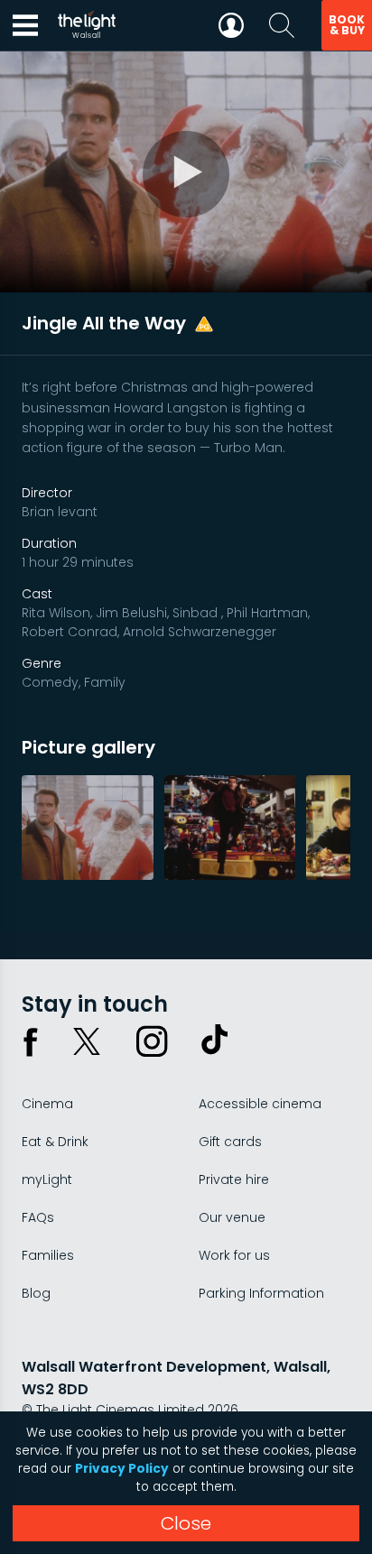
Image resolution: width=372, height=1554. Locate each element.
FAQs (38, 1217)
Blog (36, 1293)
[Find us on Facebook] (31, 1041)
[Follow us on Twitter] (87, 1041)
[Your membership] (231, 25)
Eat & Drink (55, 1142)
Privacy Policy (122, 1468)
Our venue (232, 1217)
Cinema (47, 1104)
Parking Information (261, 1293)
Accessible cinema (260, 1104)
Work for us (234, 1255)
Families (48, 1255)
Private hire (234, 1179)
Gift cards (230, 1142)
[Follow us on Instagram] (152, 1041)
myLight (47, 1179)
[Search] (281, 25)
